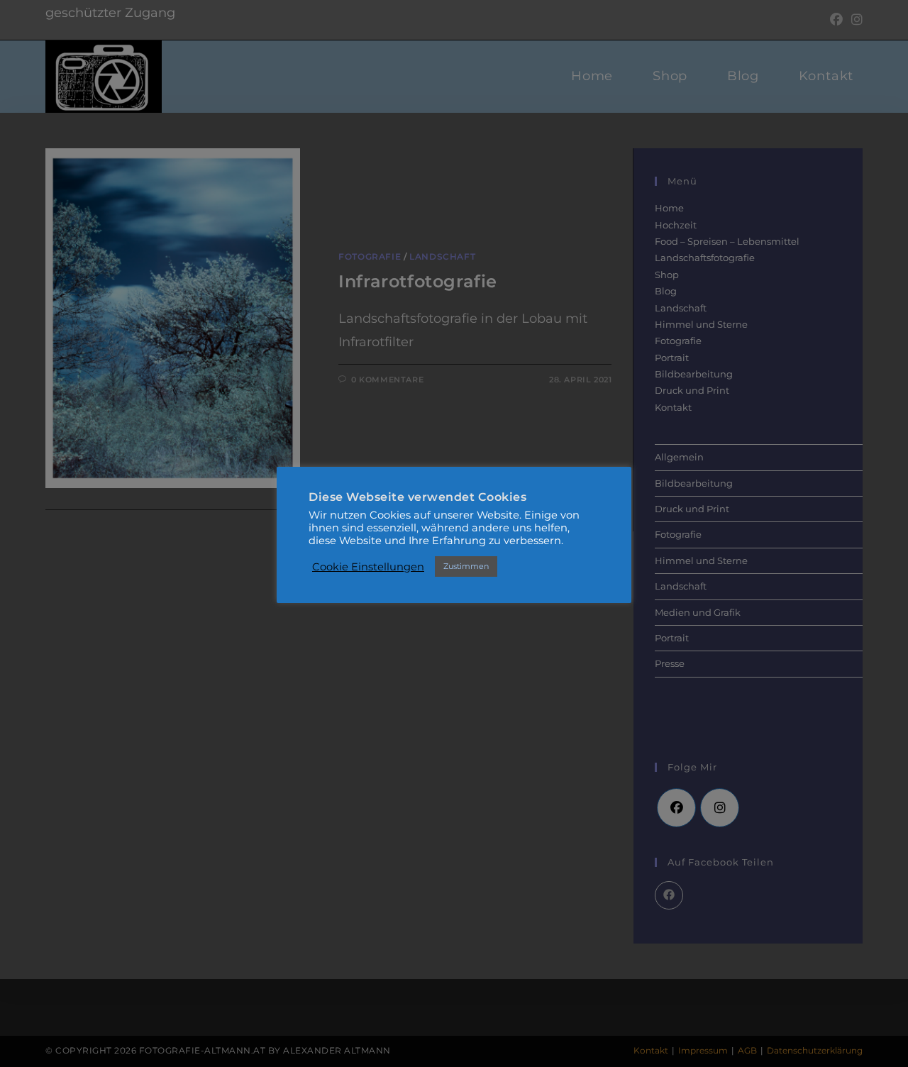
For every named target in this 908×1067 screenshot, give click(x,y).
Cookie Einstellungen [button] (368, 566)
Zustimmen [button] (466, 566)
